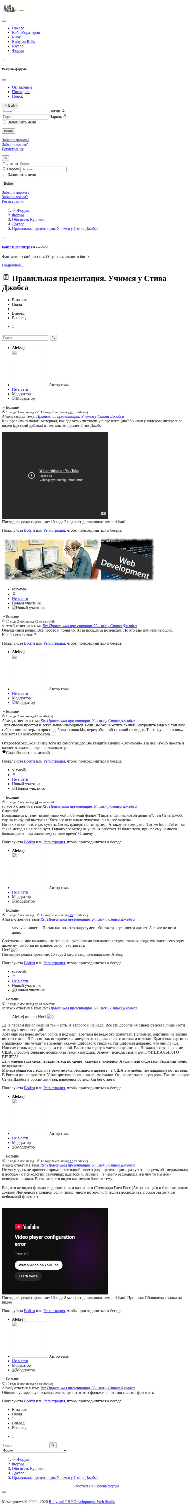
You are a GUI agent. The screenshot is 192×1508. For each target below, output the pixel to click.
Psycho (18, 46)
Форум (18, 50)
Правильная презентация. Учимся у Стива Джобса (80, 416)
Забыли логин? (15, 144)
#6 (36, 1004)
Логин (54, 111)
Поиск (17, 96)
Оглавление (22, 87)
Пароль (55, 116)
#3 (36, 716)
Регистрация (13, 149)
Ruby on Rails (23, 41)
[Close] (4, 80)
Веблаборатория (26, 32)
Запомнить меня (22, 122)
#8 (36, 1384)
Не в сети (20, 389)
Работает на (83, 1486)
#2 (36, 621)
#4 (36, 802)
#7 (71, 1161)
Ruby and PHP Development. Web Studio (82, 1501)
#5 (71, 915)
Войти (8, 131)
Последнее (21, 92)
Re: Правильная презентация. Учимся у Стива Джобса (89, 626)
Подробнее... (13, 265)
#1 (71, 412)
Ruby (16, 37)
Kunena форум (106, 1486)
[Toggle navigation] (4, 21)
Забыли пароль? (15, 140)
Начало (18, 28)
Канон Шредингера (16, 247)
